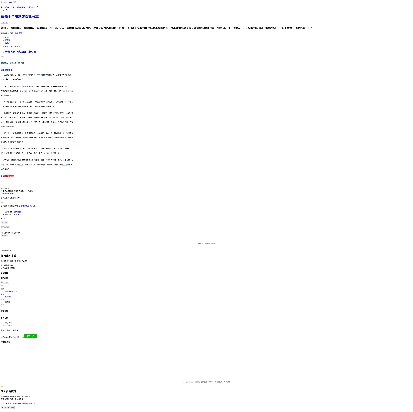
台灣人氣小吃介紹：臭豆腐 (20, 51)
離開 (12, 408)
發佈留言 (4, 235)
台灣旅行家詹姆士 (8, 194)
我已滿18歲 (5, 408)
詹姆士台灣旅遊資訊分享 (20, 17)
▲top (3, 218)
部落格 (7, 40)
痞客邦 (23, 206)
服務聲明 (227, 382)
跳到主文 (4, 23)
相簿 (7, 38)
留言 (28, 206)
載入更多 (4, 222)
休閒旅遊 (18, 33)
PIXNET (190, 382)
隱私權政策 (218, 382)
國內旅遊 (17, 212)
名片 (7, 43)
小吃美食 (17, 214)
